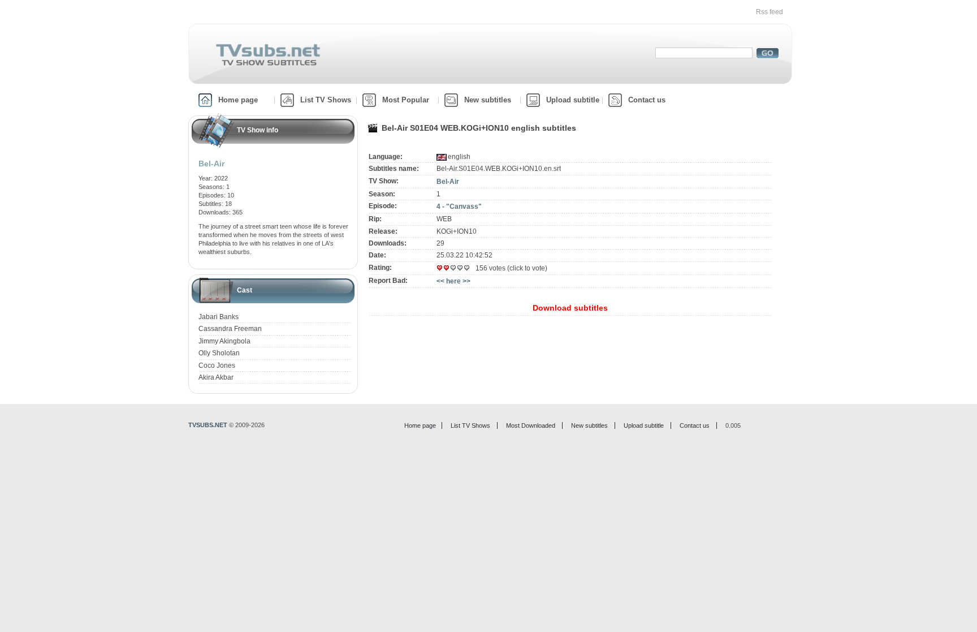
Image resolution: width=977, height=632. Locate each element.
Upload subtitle (572, 100)
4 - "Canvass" (459, 206)
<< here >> (453, 281)
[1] (439, 268)
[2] (446, 268)
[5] (467, 268)
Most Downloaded (530, 425)
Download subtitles (570, 307)
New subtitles (487, 100)
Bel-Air (447, 182)
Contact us (646, 100)
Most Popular (405, 100)
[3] (453, 268)
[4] (460, 268)
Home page (238, 100)
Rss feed (769, 12)
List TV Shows (325, 100)
